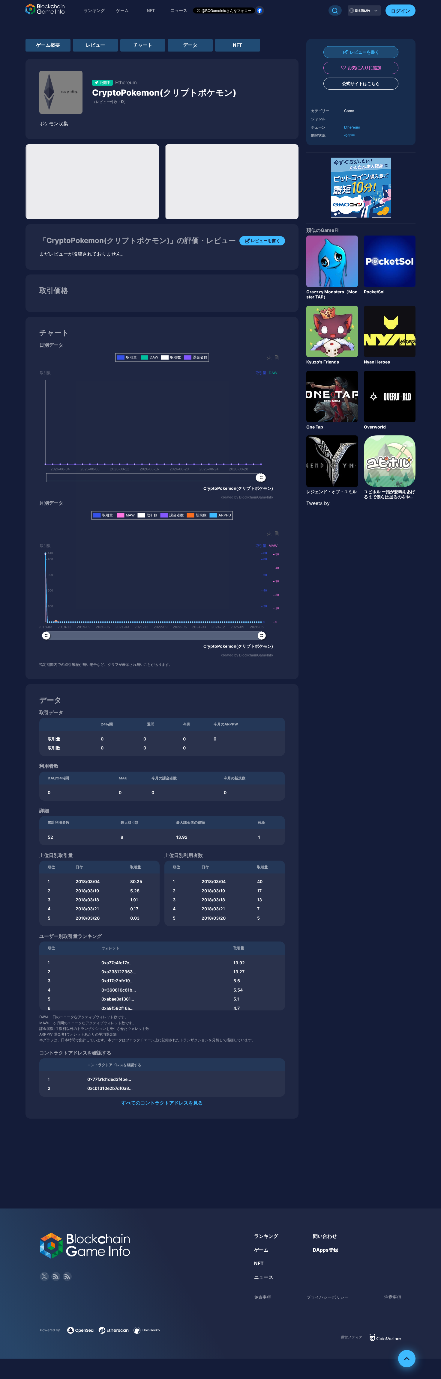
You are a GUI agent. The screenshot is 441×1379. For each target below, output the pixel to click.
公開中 (349, 135)
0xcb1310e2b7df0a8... (110, 1088)
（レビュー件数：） (110, 101)
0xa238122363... (118, 971)
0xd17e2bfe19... (117, 980)
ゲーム (122, 10)
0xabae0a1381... (117, 998)
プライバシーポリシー (328, 1297)
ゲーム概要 (48, 45)
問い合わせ (325, 1236)
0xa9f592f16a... (117, 1008)
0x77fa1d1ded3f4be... (109, 1079)
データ (190, 45)
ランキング (94, 10)
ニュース (263, 1277)
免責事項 (262, 1297)
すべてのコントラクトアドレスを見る (162, 1103)
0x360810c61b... (118, 989)
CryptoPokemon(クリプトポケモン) (164, 92)
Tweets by (318, 503)
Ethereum (352, 127)
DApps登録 (325, 1250)
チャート (142, 45)
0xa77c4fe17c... (117, 962)
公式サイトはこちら (361, 83)
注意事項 (392, 1297)
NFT (151, 10)
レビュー (95, 45)
